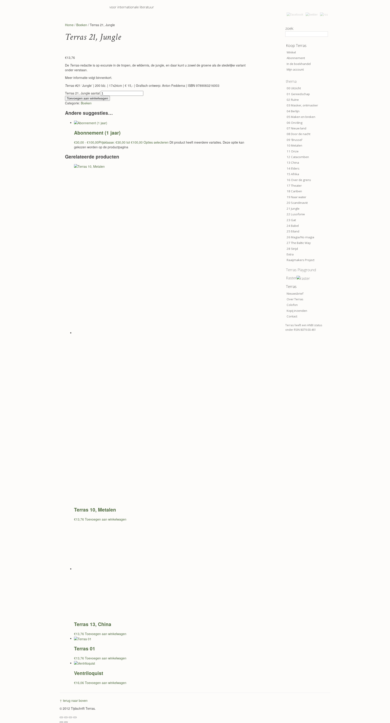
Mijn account (295, 69)
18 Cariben (294, 191)
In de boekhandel (299, 64)
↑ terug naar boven (74, 700)
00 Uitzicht (294, 88)
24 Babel (293, 226)
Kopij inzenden (297, 311)
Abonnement (296, 58)
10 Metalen (294, 145)
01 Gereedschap (298, 94)
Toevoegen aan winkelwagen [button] (105, 519)
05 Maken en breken (301, 117)
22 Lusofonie (296, 214)
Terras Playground (301, 269)
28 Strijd (292, 249)
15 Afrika (293, 174)
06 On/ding (294, 123)
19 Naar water (296, 197)
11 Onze (293, 151)
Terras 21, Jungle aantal (82, 93)
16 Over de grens (299, 180)
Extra (290, 254)
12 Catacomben (298, 157)
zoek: (289, 28)
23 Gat (291, 220)
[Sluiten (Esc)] (75, 717)
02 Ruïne (293, 100)
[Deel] (70, 717)
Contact (292, 316)
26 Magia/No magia (300, 237)
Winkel (291, 52)
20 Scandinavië (297, 203)
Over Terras (295, 299)
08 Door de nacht (298, 134)
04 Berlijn (293, 111)
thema (291, 81)
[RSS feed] (324, 14)
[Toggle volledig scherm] (66, 717)
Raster (291, 277)
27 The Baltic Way (299, 243)
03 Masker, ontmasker (302, 105)
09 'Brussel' (295, 140)
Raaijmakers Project (300, 260)
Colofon (292, 305)
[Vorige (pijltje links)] (61, 722)
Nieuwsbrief (295, 293)
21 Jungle (293, 209)
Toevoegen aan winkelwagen (87, 98)
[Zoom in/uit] (61, 717)
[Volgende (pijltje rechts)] (66, 722)
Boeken (81, 25)
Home (69, 25)
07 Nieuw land (296, 128)
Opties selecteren (156, 142)
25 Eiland (293, 231)
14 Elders (293, 168)
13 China (293, 163)
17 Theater (294, 186)
